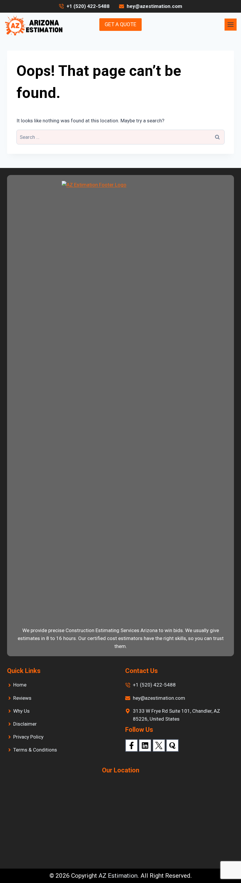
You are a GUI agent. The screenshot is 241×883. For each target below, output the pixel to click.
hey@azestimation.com (159, 698)
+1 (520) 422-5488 (88, 6)
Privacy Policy (28, 737)
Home (19, 685)
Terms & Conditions (35, 750)
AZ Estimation (118, 875)
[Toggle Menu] (231, 25)
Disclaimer (25, 724)
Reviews (22, 698)
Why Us (21, 711)
